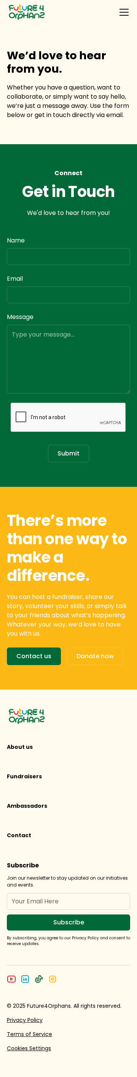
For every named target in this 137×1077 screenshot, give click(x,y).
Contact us (33, 656)
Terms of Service (29, 1034)
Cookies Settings (29, 1048)
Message (20, 316)
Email (15, 278)
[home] (27, 12)
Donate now (95, 656)
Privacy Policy (25, 1020)
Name (16, 240)
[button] (122, 12)
